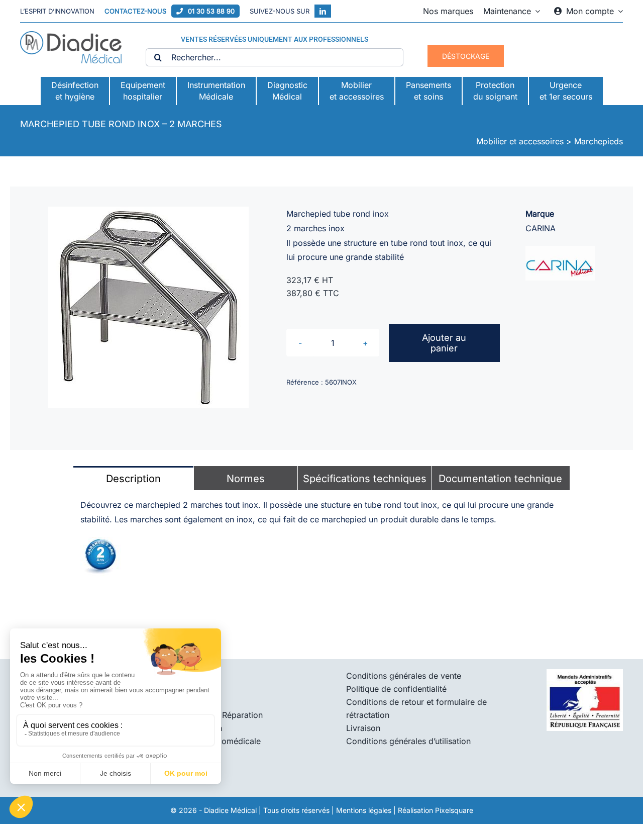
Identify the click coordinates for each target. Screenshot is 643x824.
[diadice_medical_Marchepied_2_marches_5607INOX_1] (148, 307)
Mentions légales (363, 810)
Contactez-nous (135, 11)
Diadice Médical (230, 810)
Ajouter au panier (444, 342)
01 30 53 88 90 (211, 11)
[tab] (133, 478)
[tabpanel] (321, 537)
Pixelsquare (454, 810)
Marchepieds (598, 141)
